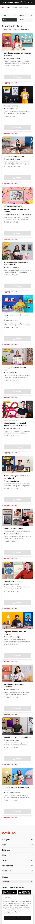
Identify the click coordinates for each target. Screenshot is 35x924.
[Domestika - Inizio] (3, 7)
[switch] (9, 29)
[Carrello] (25, 2)
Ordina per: (21, 29)
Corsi (8, 7)
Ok (17, 918)
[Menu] (3, 2)
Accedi (30, 2)
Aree (4, 845)
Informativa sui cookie (10, 913)
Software (6, 850)
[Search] (21, 2)
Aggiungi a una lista (10, 83)
